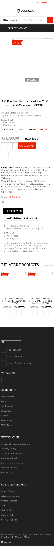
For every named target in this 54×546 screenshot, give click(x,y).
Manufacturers (9, 467)
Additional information (22, 217)
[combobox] (11, 20)
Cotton (4, 172)
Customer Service (10, 458)
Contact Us (7, 472)
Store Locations (9, 519)
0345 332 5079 (16, 350)
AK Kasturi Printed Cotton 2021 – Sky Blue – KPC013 (13, 300)
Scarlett (48, 175)
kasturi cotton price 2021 (21, 183)
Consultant (7, 515)
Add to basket (27, 145)
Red (41, 175)
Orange (27, 175)
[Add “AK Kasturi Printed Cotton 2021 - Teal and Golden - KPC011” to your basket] (35, 312)
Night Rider (17, 175)
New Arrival (7, 396)
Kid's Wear (6, 425)
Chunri (5, 170)
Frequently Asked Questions (15, 444)
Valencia (5, 178)
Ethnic (4, 415)
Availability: (7, 129)
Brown (36, 167)
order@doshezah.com (20, 363)
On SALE (5, 401)
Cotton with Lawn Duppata (31, 172)
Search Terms (8, 491)
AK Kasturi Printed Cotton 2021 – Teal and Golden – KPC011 (40, 300)
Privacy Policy (8, 448)
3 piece (16, 167)
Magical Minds (23, 537)
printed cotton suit (17, 189)
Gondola (5, 175)
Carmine (45, 167)
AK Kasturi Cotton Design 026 (22, 181)
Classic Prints (27, 170)
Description (14, 211)
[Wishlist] (4, 155)
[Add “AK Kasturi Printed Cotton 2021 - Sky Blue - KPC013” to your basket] (8, 312)
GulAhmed (6, 420)
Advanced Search (10, 496)
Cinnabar (14, 170)
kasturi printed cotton (19, 186)
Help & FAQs (7, 510)
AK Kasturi (27, 167)
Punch (35, 175)
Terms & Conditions (11, 453)
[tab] (13, 211)
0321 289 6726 (15, 356)
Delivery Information (12, 463)
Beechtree (6, 411)
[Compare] (13, 312)
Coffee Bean (42, 170)
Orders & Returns (9, 500)
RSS (3, 505)
